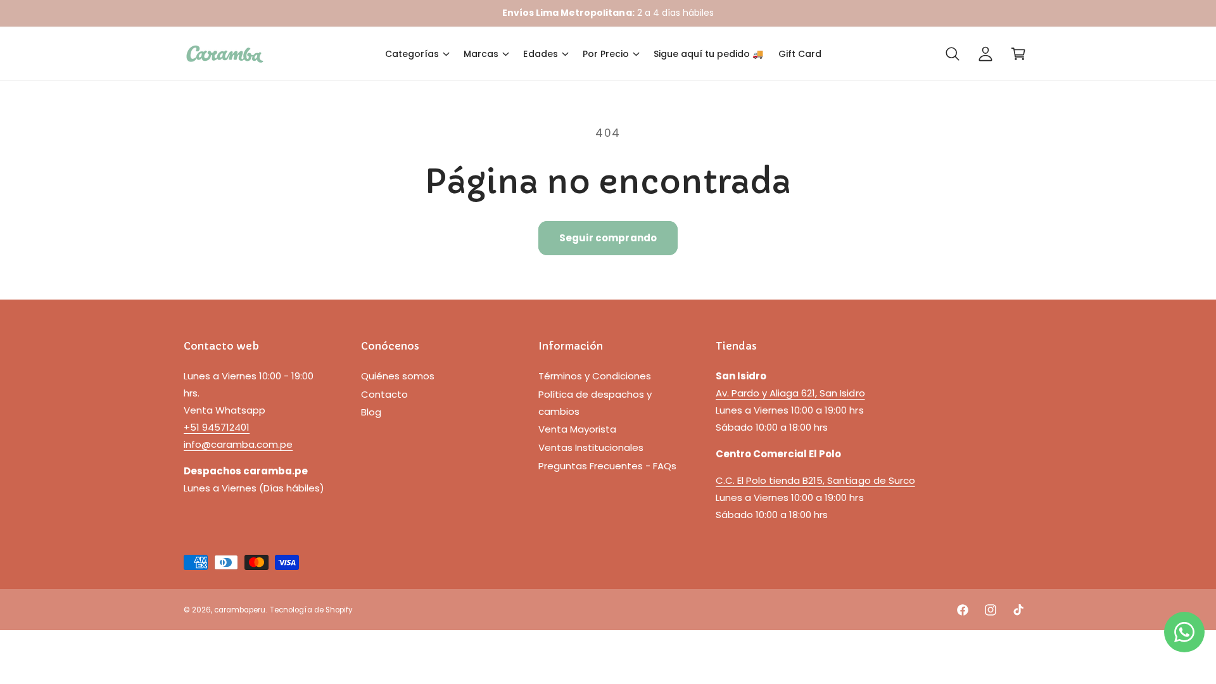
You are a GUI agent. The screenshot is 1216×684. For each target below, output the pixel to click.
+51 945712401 (217, 427)
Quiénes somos (397, 376)
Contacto (384, 394)
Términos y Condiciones (594, 376)
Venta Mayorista (577, 429)
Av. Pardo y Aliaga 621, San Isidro (790, 393)
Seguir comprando (608, 237)
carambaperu (239, 610)
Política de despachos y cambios (595, 403)
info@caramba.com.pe (238, 444)
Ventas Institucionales (590, 447)
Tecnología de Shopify (311, 610)
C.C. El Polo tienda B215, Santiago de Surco (815, 480)
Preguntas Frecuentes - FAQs (607, 465)
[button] (416, 53)
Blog (371, 412)
